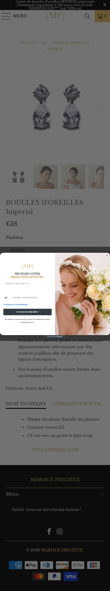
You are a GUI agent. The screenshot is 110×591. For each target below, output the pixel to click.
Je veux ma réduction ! (27, 312)
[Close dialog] (107, 255)
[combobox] (7, 297)
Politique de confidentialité (15, 304)
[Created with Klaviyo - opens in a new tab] (55, 336)
